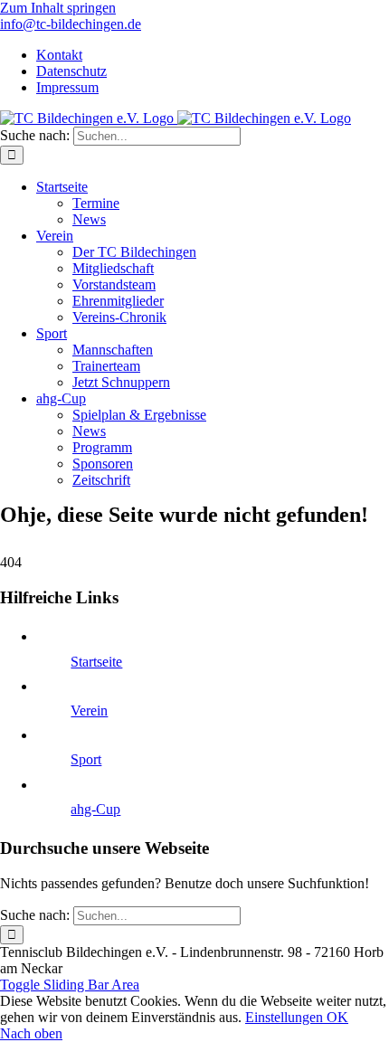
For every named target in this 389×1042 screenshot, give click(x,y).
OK (337, 1017)
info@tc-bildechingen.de (70, 24)
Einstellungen (286, 1017)
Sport (86, 759)
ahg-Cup (95, 809)
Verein (89, 710)
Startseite (96, 661)
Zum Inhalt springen (58, 7)
